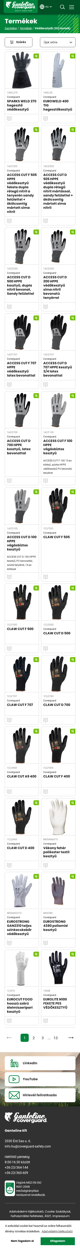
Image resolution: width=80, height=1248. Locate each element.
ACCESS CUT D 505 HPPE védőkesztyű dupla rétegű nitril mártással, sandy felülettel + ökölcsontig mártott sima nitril (58, 191)
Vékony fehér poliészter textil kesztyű (56, 852)
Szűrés (21, 42)
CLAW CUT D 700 (56, 705)
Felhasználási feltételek (27, 1216)
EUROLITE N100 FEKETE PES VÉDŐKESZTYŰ (55, 1003)
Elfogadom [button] (57, 1241)
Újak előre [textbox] (50, 42)
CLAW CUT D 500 (56, 633)
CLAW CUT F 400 (56, 776)
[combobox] (57, 42)
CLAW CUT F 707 (20, 705)
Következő (69, 1038)
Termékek (26, 28)
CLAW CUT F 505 (56, 537)
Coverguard (13, 96)
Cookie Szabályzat (57, 1211)
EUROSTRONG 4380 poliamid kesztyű (55, 926)
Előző (10, 1038)
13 (56, 1037)
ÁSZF (48, 1216)
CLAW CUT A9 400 (21, 776)
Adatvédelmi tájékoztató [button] (57, 1231)
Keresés (62, 7)
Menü (72, 7)
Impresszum (61, 1216)
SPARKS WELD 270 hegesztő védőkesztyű (21, 105)
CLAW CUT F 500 (20, 629)
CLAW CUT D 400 (20, 848)
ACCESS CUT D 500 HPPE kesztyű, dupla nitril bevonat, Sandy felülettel (20, 285)
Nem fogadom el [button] (22, 1241)
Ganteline (21, 6)
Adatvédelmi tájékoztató (26, 1211)
